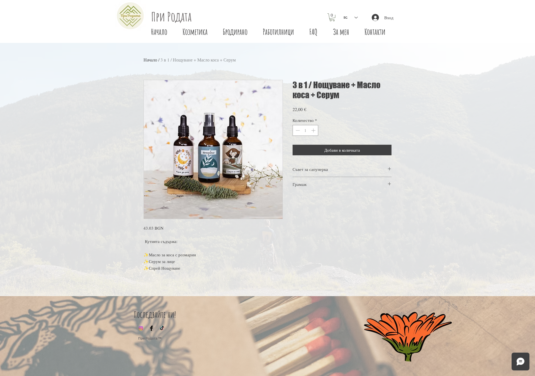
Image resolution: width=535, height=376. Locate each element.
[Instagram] (141, 328)
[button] (332, 17)
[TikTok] (162, 328)
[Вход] (374, 17)
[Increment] (314, 130)
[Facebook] (151, 328)
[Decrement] (297, 130)
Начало (150, 60)
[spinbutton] (305, 130)
